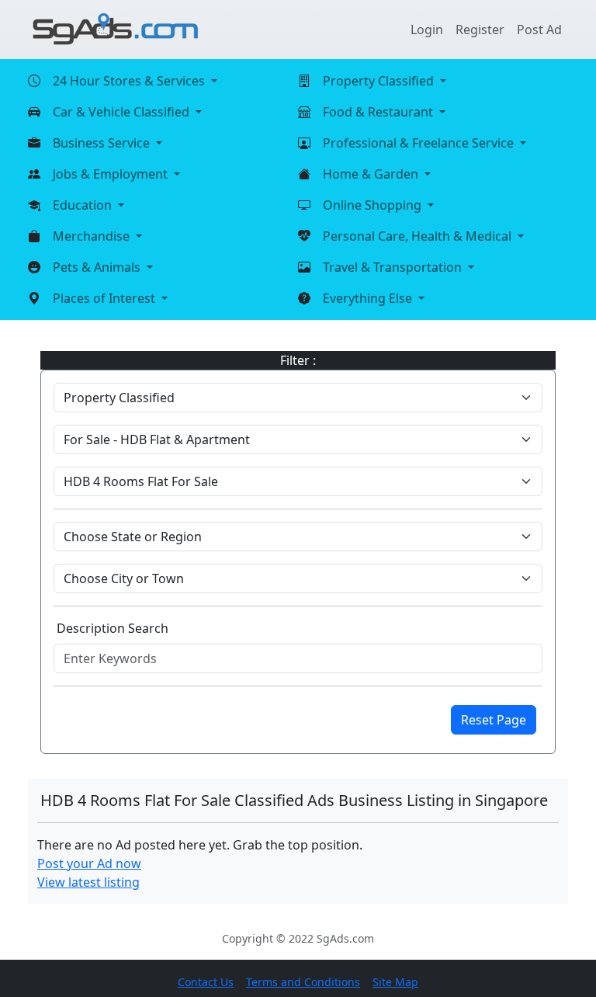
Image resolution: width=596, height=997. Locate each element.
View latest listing (88, 882)
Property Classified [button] (380, 80)
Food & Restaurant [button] (379, 111)
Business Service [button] (103, 142)
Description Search (112, 628)
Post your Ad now (89, 863)
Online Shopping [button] (373, 205)
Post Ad (539, 29)
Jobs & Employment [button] (112, 173)
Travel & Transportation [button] (394, 267)
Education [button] (84, 205)
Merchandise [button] (93, 236)
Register (480, 29)
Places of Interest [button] (105, 298)
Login (427, 29)
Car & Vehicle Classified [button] (122, 111)
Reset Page (493, 719)
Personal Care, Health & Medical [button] (419, 236)
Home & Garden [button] (372, 173)
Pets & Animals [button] (98, 267)
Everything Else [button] (369, 298)
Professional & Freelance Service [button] (420, 142)
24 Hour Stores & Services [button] (130, 80)
